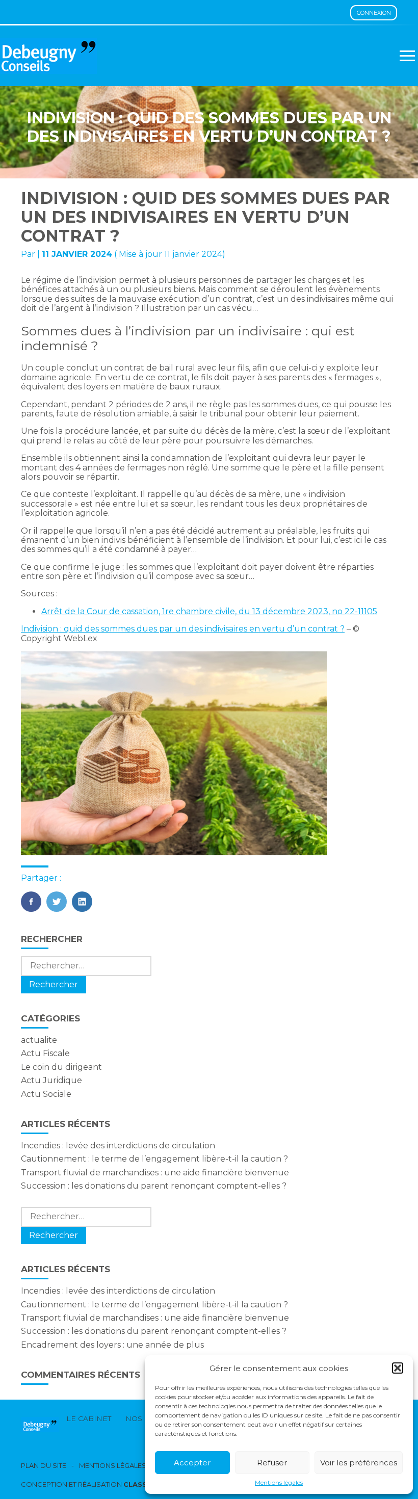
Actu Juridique (51, 1080)
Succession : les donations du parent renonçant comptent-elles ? (153, 1186)
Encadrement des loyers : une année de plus (112, 1345)
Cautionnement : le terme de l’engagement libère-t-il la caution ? (154, 1159)
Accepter (192, 1462)
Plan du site (43, 1465)
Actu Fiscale (45, 1053)
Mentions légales (279, 1482)
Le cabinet (88, 1418)
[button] (398, 1368)
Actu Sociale (46, 1094)
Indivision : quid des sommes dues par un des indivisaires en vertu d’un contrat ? (183, 629)
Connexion (374, 12)
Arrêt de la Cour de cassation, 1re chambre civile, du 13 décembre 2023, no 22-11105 (209, 611)
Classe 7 (140, 1484)
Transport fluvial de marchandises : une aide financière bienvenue (155, 1172)
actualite (39, 1040)
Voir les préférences (358, 1462)
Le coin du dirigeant (61, 1067)
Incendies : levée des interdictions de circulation (118, 1145)
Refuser (272, 1462)
